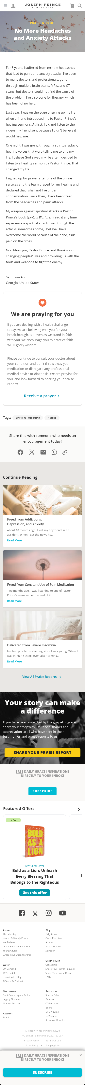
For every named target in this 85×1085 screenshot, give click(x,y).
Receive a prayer (40, 395)
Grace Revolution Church (16, 946)
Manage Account (12, 1003)
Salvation (50, 950)
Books (48, 1007)
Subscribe (42, 791)
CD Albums (51, 1016)
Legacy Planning (11, 999)
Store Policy (32, 1045)
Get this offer (35, 892)
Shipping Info (52, 1045)
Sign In (6, 1017)
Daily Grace (51, 934)
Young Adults (10, 950)
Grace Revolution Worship (17, 954)
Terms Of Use (53, 1040)
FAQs (48, 977)
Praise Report (42, 23)
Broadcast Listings (13, 977)
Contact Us (51, 964)
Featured (50, 999)
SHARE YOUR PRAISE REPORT (42, 752)
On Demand (9, 968)
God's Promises (53, 938)
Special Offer (52, 995)
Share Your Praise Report (59, 973)
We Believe (9, 942)
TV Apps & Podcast (13, 981)
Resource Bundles (55, 1020)
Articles (49, 942)
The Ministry (9, 934)
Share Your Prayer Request (60, 968)
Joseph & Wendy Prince (15, 938)
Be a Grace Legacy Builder (17, 995)
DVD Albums (52, 1011)
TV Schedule (9, 973)
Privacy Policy (31, 1040)
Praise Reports (53, 946)
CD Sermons (52, 1003)
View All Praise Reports (40, 677)
